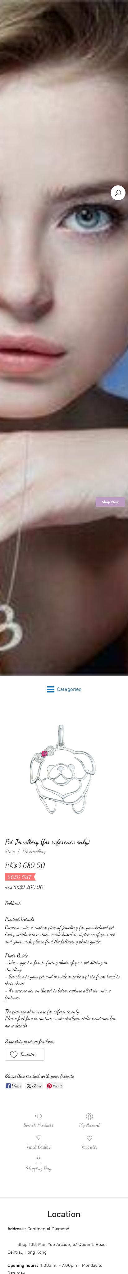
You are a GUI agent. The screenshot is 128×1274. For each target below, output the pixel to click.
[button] (24, 1054)
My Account (89, 1125)
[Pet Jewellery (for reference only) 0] (64, 768)
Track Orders (38, 1147)
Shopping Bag (38, 1168)
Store (10, 851)
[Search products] (118, 193)
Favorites (89, 1147)
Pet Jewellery (34, 851)
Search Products (38, 1125)
